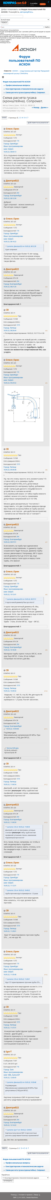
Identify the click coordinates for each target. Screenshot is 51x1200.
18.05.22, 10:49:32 (10, 691)
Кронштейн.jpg (12, 748)
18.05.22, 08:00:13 (10, 152)
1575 (18, 325)
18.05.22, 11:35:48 (10, 974)
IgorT (9, 1051)
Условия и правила (26, 1195)
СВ (7, 309)
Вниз (4, 118)
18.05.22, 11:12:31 (10, 885)
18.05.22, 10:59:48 (12, 729)
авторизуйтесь (26, 12)
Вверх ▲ (37, 1195)
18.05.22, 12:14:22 (10, 1125)
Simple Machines (32, 1197)
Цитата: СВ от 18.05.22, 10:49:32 (18, 890)
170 (17, 141)
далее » (44, 107)
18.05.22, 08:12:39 (10, 198)
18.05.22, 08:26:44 (10, 330)
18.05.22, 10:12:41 (10, 594)
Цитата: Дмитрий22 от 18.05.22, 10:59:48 (21, 1082)
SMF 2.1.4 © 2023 (19, 1197)
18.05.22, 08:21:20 (10, 286)
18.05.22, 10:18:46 (10, 650)
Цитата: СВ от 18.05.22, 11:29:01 (18, 979)
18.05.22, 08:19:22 (10, 241)
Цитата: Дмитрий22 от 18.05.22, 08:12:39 (21, 246)
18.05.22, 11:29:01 (10, 931)
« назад (35, 107)
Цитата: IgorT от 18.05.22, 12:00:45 (19, 1130)
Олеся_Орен (12, 128)
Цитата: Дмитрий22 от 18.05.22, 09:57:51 (21, 599)
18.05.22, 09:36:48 (10, 470)
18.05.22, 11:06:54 (10, 784)
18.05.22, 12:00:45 (10, 1077)
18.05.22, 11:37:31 (10, 1027)
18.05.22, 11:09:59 (10, 822)
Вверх (4, 1148)
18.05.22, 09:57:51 (10, 542)
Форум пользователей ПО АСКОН (24, 60)
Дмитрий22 (12, 180)
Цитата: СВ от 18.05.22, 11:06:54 (18, 827)
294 (17, 193)
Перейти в (5, 1175)
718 (17, 1067)
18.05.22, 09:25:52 (10, 383)
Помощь (14, 1195)
